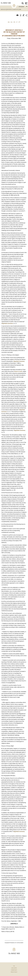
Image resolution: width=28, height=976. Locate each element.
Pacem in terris (18, 371)
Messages (3, 9)
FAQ (14, 965)
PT (19, 22)
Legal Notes (14, 967)
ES (11, 22)
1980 (20, 9)
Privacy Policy (14, 972)
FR (14, 22)
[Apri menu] (26, 3)
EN (8, 22)
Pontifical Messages (13, 9)
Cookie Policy (14, 970)
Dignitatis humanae (7, 323)
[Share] (27, 15)
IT (16, 22)
